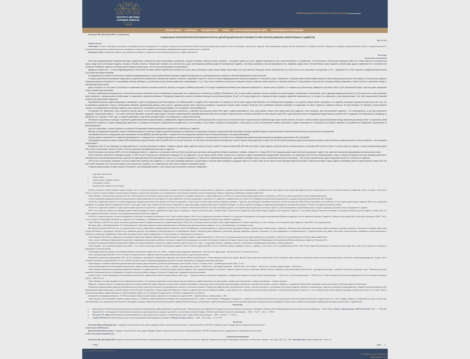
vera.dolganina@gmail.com (102, 334)
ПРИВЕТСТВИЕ (173, 30)
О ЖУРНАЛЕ (191, 30)
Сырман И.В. (98, 318)
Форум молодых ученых (183, 318)
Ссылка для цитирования (375, 58)
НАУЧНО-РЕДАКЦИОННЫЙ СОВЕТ (250, 30)
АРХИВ (225, 30)
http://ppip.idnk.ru (299, 340)
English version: (95, 43)
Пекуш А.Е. (109, 315)
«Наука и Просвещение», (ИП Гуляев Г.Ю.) (352, 309)
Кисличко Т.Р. (98, 315)
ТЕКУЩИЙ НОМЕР (209, 30)
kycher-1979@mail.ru (100, 328)
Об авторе (382, 55)
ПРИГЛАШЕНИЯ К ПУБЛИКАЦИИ (287, 30)
